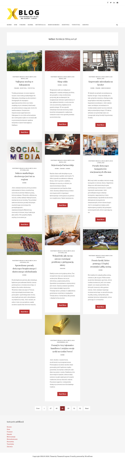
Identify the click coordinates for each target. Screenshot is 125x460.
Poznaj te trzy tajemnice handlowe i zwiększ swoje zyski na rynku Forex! (62, 348)
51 (74, 408)
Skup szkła (62, 81)
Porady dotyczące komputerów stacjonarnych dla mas (100, 168)
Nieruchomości (53, 24)
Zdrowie (85, 24)
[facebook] (107, 2)
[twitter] (111, 2)
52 (80, 408)
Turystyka (76, 24)
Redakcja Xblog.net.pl (27, 76)
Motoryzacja (40, 24)
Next (87, 408)
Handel (30, 24)
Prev (38, 408)
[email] (117, 2)
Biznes (9, 24)
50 (68, 408)
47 (51, 408)
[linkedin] (114, 2)
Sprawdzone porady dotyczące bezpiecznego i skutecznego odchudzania (24, 268)
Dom (15, 24)
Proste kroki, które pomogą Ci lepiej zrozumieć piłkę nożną (100, 263)
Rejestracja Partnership (62, 165)
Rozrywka (65, 24)
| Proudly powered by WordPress (81, 456)
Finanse (22, 24)
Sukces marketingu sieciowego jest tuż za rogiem (24, 176)
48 (56, 408)
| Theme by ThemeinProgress (59, 456)
